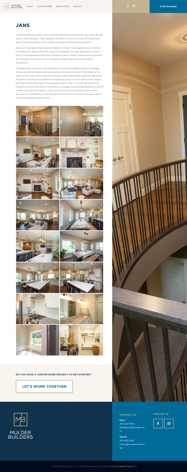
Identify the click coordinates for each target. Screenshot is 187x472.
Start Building (168, 6)
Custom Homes (44, 6)
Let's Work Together (44, 386)
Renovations (63, 6)
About (30, 6)
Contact (77, 6)
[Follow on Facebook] (128, 6)
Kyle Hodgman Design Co (124, 466)
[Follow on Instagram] (133, 6)
